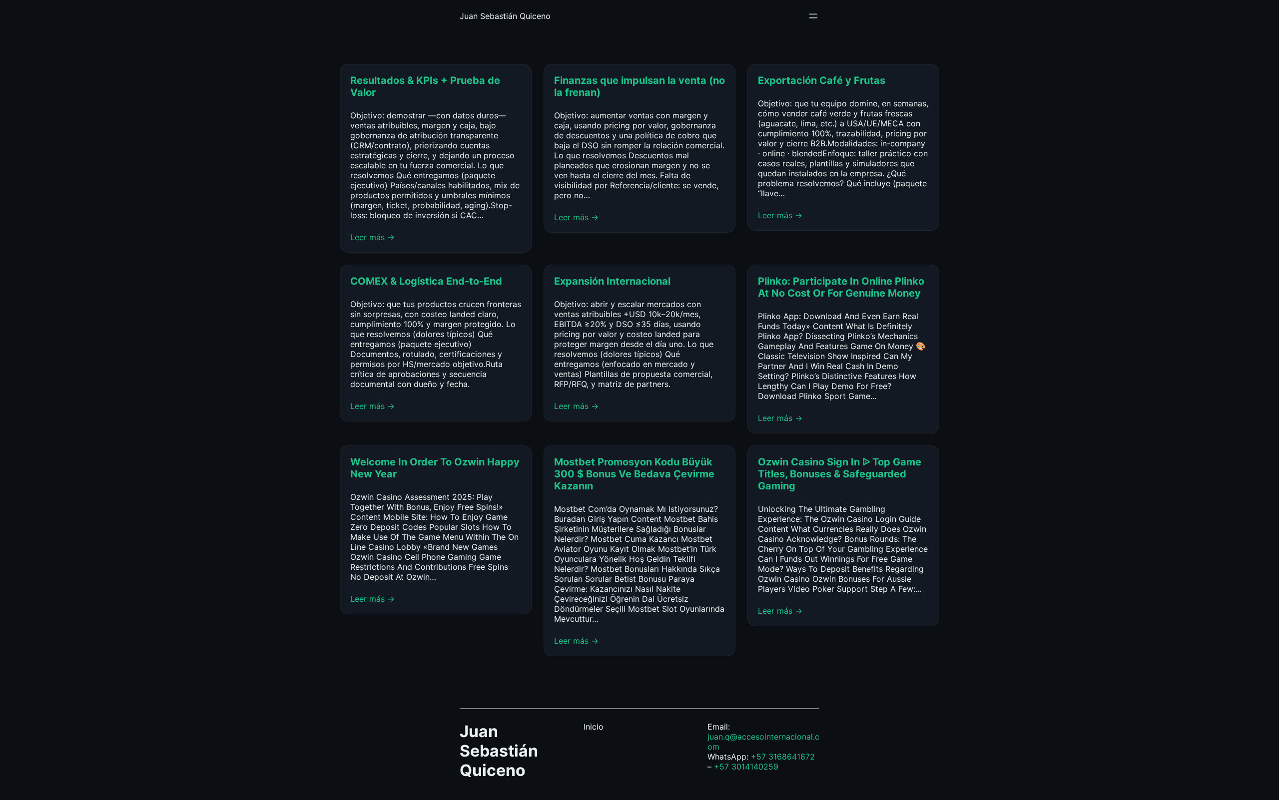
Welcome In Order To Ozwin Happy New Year (435, 468)
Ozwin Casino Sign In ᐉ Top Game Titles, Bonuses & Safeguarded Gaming (839, 474)
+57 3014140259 (746, 767)
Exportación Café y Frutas (821, 80)
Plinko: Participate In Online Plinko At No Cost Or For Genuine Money (841, 287)
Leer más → (372, 237)
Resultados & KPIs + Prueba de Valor (425, 86)
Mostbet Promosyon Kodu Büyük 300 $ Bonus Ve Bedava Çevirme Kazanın (634, 474)
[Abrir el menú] (813, 16)
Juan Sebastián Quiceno (505, 16)
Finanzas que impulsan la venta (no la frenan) (639, 86)
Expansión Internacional (613, 281)
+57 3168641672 (783, 757)
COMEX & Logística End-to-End (426, 281)
